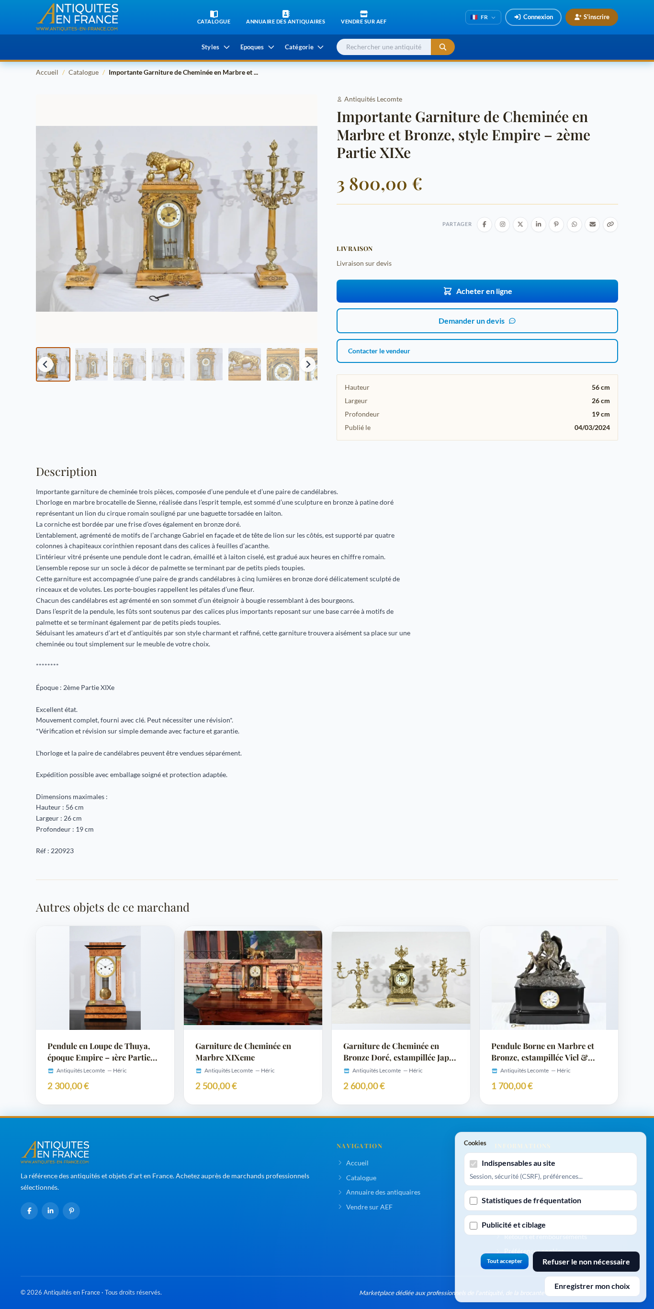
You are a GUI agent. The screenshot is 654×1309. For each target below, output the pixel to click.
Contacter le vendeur (379, 351)
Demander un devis (472, 320)
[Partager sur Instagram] (502, 224)
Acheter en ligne (484, 290)
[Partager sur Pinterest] (556, 224)
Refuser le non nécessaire (586, 1261)
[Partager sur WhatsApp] (574, 224)
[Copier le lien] (610, 224)
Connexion (538, 17)
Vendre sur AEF (369, 1207)
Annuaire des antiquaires (383, 1192)
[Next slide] (308, 364)
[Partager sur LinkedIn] (538, 224)
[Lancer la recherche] (443, 47)
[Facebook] (29, 1210)
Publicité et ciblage (514, 1224)
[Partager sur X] (520, 224)
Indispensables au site (518, 1162)
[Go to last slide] (45, 364)
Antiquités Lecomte (373, 99)
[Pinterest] (71, 1210)
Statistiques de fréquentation (531, 1200)
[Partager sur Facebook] (484, 224)
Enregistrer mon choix (592, 1285)
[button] (53, 364)
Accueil (47, 72)
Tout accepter (504, 1260)
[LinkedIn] (50, 1210)
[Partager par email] (592, 224)
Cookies (475, 1143)
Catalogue (83, 72)
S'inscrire (596, 17)
